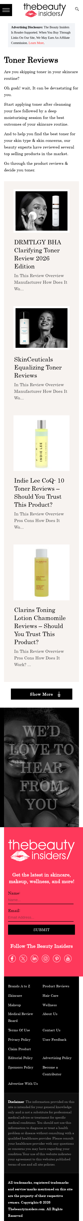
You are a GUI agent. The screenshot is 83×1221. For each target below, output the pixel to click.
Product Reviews (56, 986)
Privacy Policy (19, 1039)
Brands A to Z (19, 986)
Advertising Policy (57, 1058)
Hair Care (50, 995)
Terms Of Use (19, 1030)
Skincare (15, 995)
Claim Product (19, 1049)
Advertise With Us (23, 1083)
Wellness (50, 1005)
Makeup (14, 1005)
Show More (41, 694)
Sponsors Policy (20, 1067)
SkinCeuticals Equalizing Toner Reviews (38, 367)
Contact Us (51, 1030)
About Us (50, 1014)
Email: (14, 910)
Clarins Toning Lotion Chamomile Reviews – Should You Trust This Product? (40, 625)
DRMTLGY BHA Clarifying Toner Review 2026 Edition (37, 254)
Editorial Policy (20, 1058)
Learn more (36, 43)
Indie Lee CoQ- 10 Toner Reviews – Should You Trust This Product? (39, 492)
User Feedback (54, 1039)
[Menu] (6, 10)
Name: (14, 893)
